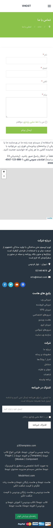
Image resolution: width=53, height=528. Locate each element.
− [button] (4, 176)
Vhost (26, 6)
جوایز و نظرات (44, 369)
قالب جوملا (42, 502)
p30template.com (26, 446)
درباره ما (47, 349)
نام (45, 55)
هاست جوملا (43, 482)
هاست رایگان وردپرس (22, 492)
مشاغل (47, 364)
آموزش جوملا (28, 452)
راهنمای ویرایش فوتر (26, 516)
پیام (44, 95)
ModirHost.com (26, 476)
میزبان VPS (45, 310)
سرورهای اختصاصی (42, 315)
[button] (49, 6)
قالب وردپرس (28, 502)
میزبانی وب (46, 300)
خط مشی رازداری (31, 122)
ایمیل (44, 68)
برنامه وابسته (45, 379)
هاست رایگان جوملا (25, 482)
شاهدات (47, 374)
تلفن (44, 81)
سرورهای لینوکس (43, 330)
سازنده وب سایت (43, 335)
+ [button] (4, 172)
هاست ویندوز (44, 320)
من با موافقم (30, 122)
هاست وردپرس (42, 492)
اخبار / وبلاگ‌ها (44, 359)
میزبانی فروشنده (43, 305)
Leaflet (49, 218)
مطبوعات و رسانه (43, 354)
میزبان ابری (46, 325)
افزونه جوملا (21, 456)
